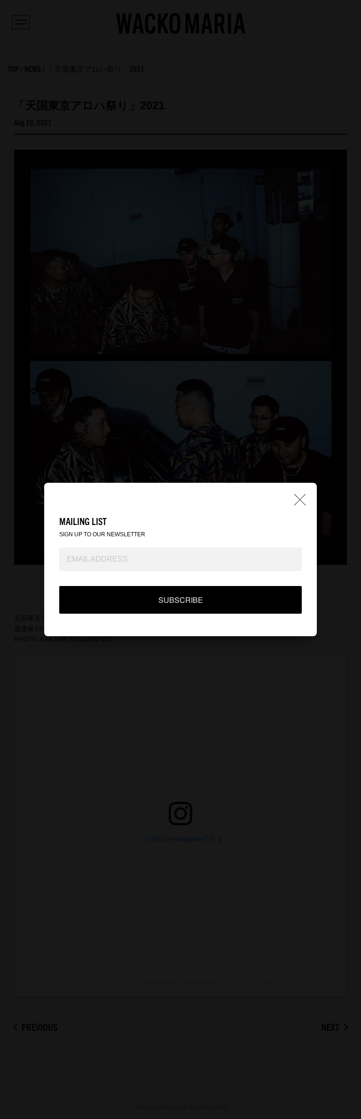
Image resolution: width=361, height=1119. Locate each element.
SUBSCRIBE (180, 599)
